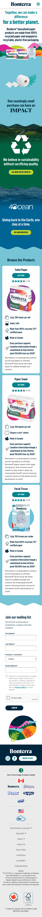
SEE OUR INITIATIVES (21, 232)
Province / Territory (13, 654)
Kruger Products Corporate (20, 828)
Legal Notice (21, 855)
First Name (9, 633)
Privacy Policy (20, 687)
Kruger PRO (20, 833)
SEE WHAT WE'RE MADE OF (21, 172)
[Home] (21, 4)
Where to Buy (27, 758)
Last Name (9, 644)
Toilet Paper (21, 270)
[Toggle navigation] (38, 4)
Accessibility (21, 860)
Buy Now (21, 276)
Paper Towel (21, 379)
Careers (20, 839)
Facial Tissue (21, 489)
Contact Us (21, 844)
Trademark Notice (21, 866)
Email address (10, 666)
